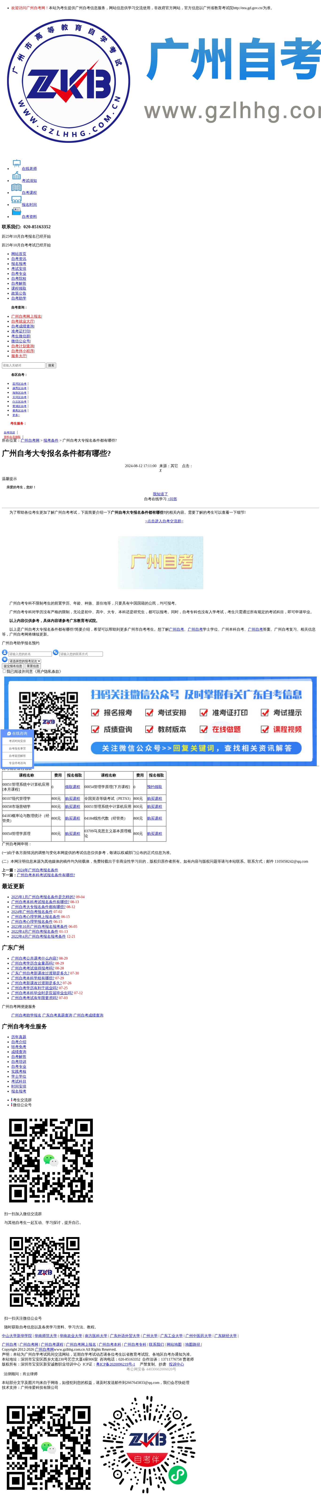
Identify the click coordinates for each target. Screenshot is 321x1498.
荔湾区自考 (19, 383)
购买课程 (72, 799)
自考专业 (18, 274)
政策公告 (18, 293)
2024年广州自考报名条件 (37, 870)
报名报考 (18, 264)
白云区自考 (19, 401)
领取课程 (72, 787)
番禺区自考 (19, 410)
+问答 (172, 499)
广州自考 (176, 629)
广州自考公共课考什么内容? (34, 958)
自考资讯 (18, 259)
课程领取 (18, 288)
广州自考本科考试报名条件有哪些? (46, 875)
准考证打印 (20, 331)
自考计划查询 (22, 346)
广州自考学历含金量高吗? (32, 963)
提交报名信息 (13, 666)
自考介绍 (18, 1042)
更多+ (16, 415)
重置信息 (33, 666)
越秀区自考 (19, 388)
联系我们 (156, 1344)
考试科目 (18, 1081)
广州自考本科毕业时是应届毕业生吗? (42, 993)
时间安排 (18, 1086)
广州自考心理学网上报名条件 (35, 917)
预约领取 (154, 787)
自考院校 (18, 278)
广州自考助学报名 (26, 1015)
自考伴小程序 (22, 351)
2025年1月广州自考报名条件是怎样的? (43, 897)
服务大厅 (18, 356)
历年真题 (18, 1037)
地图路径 (193, 1344)
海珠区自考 (19, 392)
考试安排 (18, 269)
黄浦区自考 (19, 406)
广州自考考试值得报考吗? (32, 968)
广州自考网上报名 (26, 316)
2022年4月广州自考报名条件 (34, 931)
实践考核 (18, 1071)
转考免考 (18, 1047)
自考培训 (9, 432)
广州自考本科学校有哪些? (32, 978)
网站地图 (174, 1344)
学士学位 (18, 1076)
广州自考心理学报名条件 (32, 922)
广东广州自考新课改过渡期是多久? (40, 973)
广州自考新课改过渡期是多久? (36, 983)
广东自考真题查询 (57, 1015)
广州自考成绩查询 (88, 1015)
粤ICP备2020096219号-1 (115, 1364)
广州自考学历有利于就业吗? (34, 988)
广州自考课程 (52, 1344)
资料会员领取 (12, 437)
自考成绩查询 (22, 326)
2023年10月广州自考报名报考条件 (39, 927)
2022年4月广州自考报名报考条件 (38, 936)
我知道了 (160, 494)
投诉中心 (176, 1364)
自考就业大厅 (22, 321)
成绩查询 (18, 1052)
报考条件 (51, 440)
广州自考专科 (135, 1344)
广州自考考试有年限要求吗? (34, 998)
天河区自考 (19, 397)
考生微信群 (20, 336)
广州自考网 (30, 440)
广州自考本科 (110, 1344)
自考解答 (18, 283)
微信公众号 (20, 341)
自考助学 (18, 298)
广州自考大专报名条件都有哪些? (38, 907)
